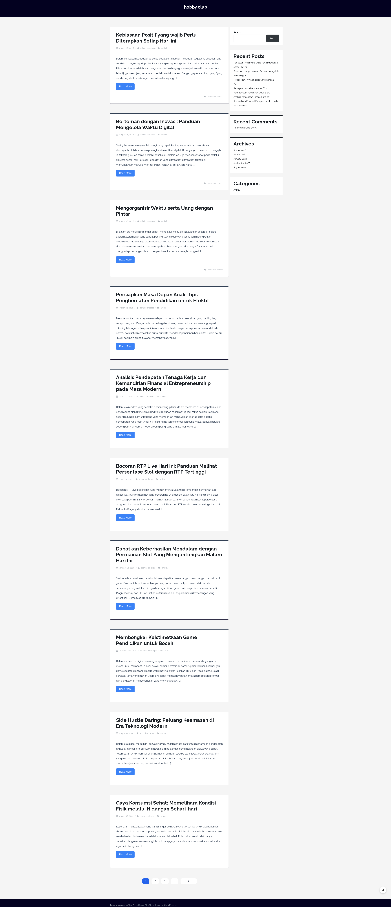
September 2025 (242, 163)
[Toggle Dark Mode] (383, 889)
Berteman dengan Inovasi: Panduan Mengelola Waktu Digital (158, 124)
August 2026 (240, 150)
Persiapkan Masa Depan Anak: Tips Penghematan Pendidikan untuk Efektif (162, 297)
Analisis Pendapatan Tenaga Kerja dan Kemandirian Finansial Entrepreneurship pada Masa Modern (163, 383)
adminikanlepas (148, 48)
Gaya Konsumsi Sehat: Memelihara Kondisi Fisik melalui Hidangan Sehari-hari (166, 805)
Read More (125, 86)
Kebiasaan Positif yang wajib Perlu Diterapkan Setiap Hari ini (156, 37)
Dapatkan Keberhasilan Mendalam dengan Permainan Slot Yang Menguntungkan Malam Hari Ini (169, 554)
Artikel (164, 48)
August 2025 (240, 167)
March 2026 (239, 154)
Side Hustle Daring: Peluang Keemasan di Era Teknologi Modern (165, 723)
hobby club (195, 7)
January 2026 (240, 159)
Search (237, 32)
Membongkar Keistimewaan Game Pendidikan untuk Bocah (156, 640)
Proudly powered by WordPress (124, 905)
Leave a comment (215, 96)
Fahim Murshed (170, 905)
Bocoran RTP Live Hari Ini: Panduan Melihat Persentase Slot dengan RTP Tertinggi (166, 469)
